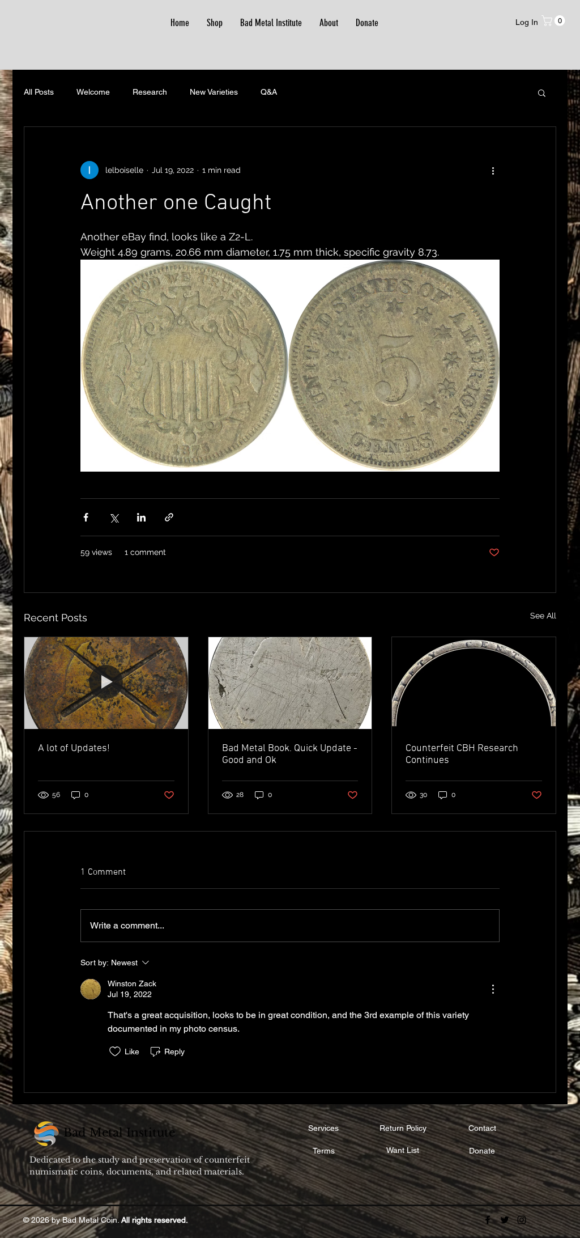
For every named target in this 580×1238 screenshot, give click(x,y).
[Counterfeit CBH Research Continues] (474, 683)
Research (150, 91)
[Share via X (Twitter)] (113, 517)
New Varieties (214, 91)
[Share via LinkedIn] (141, 517)
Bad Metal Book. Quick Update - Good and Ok (289, 754)
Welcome (93, 91)
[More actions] (493, 170)
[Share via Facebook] (85, 517)
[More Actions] (493, 989)
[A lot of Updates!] (106, 683)
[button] (554, 20)
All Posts (39, 91)
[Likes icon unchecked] (115, 1051)
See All (543, 615)
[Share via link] (169, 517)
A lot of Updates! (74, 748)
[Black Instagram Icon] (521, 1220)
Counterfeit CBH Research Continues (462, 754)
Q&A (269, 91)
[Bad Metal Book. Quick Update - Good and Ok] (290, 683)
